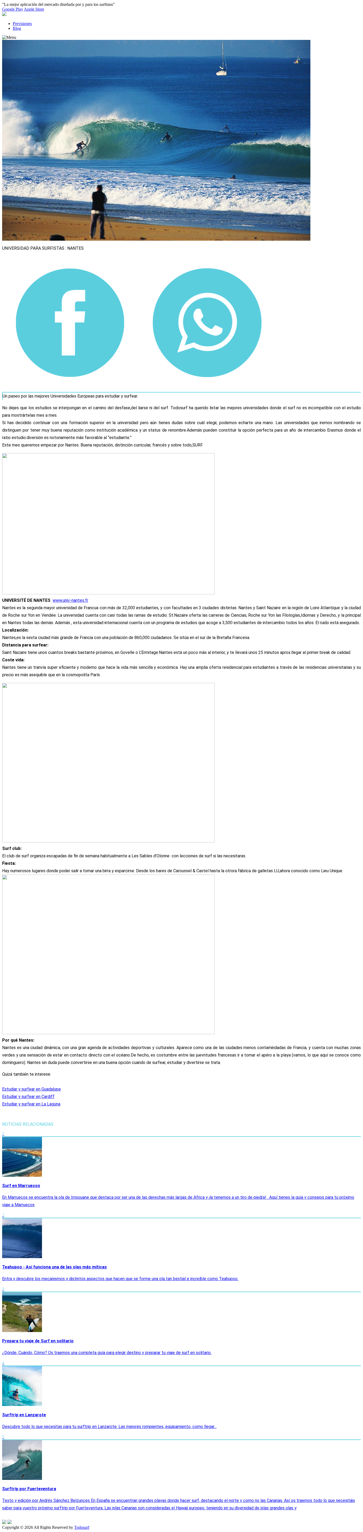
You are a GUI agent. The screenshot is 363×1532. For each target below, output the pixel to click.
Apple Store (34, 9)
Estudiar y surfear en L (23, 1104)
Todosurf (81, 1527)
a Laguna (52, 1104)
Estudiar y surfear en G (23, 1089)
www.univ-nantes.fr (70, 600)
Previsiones (22, 23)
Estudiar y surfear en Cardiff (28, 1096)
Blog (17, 28)
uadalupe (52, 1089)
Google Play (12, 9)
